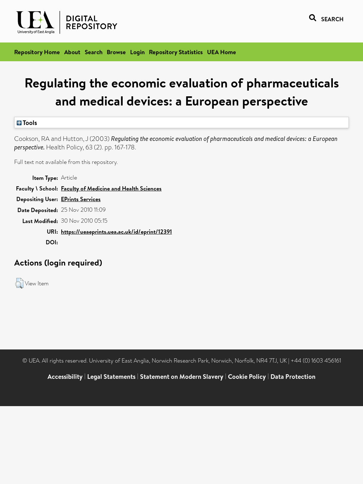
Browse (116, 52)
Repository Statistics (176, 52)
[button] (19, 283)
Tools (29, 122)
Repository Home (37, 52)
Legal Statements (111, 376)
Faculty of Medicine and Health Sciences (111, 188)
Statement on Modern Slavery (181, 376)
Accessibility (65, 376)
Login (137, 52)
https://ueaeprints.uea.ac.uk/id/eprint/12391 (116, 231)
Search (93, 52)
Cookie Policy (247, 376)
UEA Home (221, 52)
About (72, 52)
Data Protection (292, 376)
